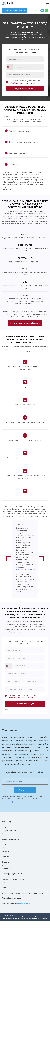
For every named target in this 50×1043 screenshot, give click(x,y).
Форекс (4, 827)
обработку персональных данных (23, 83)
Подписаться (25, 790)
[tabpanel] (25, 559)
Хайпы (4, 834)
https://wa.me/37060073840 (26, 569)
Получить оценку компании (25, 89)
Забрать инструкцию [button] (25, 704)
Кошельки (5, 862)
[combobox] (10, 67)
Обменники (6, 868)
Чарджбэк (5, 851)
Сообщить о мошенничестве (14, 11)
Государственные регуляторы (13, 879)
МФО (3, 848)
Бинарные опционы (9, 831)
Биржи (4, 865)
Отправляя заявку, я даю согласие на (25, 82)
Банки (4, 845)
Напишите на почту (16, 904)
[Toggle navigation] (47, 3)
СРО (3, 882)
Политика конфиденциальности (14, 802)
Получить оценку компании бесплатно (25, 323)
